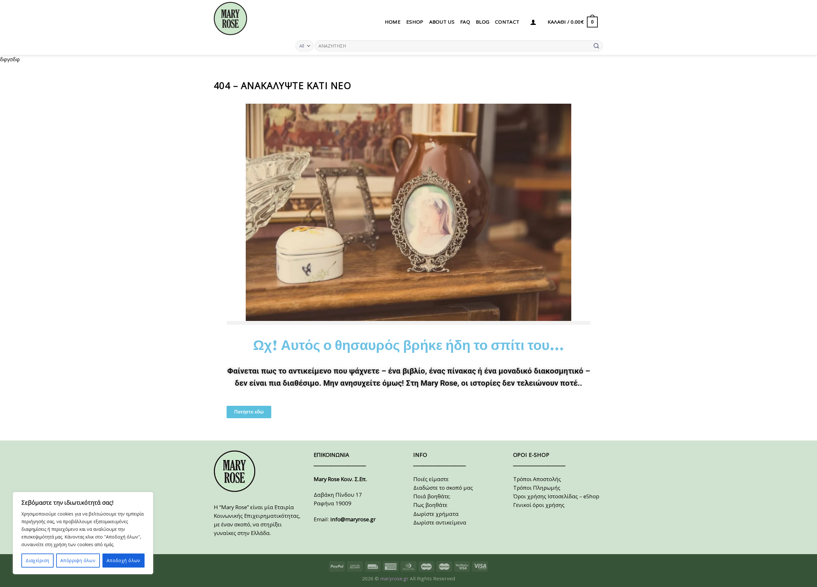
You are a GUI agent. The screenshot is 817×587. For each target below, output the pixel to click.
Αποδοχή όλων (123, 560)
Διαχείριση (37, 560)
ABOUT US (441, 22)
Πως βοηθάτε (430, 505)
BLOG (482, 22)
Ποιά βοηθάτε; (431, 496)
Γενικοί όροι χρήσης (539, 505)
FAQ (465, 22)
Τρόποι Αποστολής (537, 479)
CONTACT (507, 22)
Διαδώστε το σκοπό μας (443, 487)
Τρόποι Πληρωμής (536, 487)
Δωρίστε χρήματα (436, 513)
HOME (393, 22)
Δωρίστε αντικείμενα (439, 522)
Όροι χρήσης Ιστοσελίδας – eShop (556, 496)
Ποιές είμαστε (431, 479)
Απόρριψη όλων (77, 560)
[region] (83, 533)
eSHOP (414, 22)
